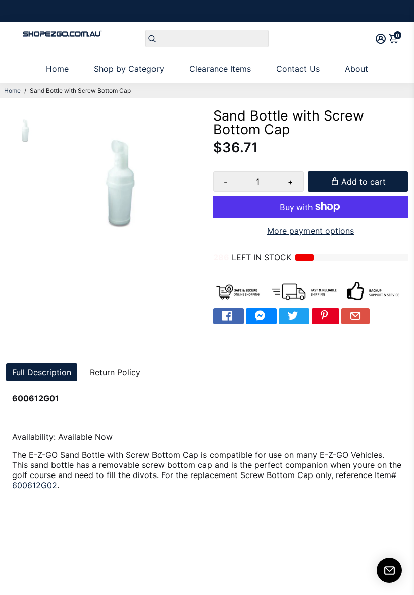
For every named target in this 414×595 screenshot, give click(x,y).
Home (57, 69)
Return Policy (115, 372)
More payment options (310, 231)
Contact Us (298, 69)
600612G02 (34, 485)
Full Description (41, 372)
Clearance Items (220, 69)
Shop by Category (129, 69)
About (356, 69)
